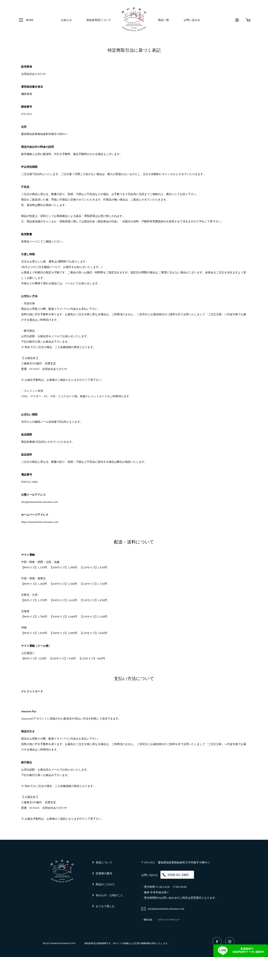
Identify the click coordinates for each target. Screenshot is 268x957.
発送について (104, 862)
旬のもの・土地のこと (109, 895)
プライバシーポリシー (169, 919)
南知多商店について (98, 20)
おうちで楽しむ (105, 906)
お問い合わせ (192, 20)
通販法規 (147, 919)
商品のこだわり (105, 884)
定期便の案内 (104, 873)
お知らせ (66, 20)
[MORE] (21, 20)
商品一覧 (163, 20)
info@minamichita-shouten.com (39, 501)
